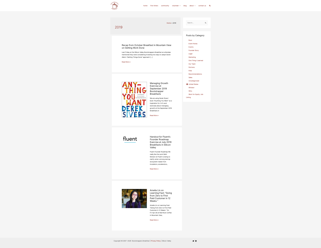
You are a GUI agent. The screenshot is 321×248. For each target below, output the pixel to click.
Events (191, 47)
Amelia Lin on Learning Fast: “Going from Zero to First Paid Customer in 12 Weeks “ (161, 195)
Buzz (190, 40)
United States (193, 84)
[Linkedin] (196, 241)
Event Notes (193, 44)
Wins (190, 91)
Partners (192, 67)
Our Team (192, 64)
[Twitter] (193, 241)
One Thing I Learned (196, 60)
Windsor (191, 87)
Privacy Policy (156, 241)
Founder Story (194, 50)
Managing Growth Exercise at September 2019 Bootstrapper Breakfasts (159, 88)
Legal (190, 54)
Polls (190, 71)
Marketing (192, 57)
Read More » (126, 62)
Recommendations (195, 74)
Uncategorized (194, 81)
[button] (179, 6)
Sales (190, 77)
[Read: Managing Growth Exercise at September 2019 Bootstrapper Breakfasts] (134, 99)
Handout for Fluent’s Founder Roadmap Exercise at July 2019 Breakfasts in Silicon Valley (160, 142)
